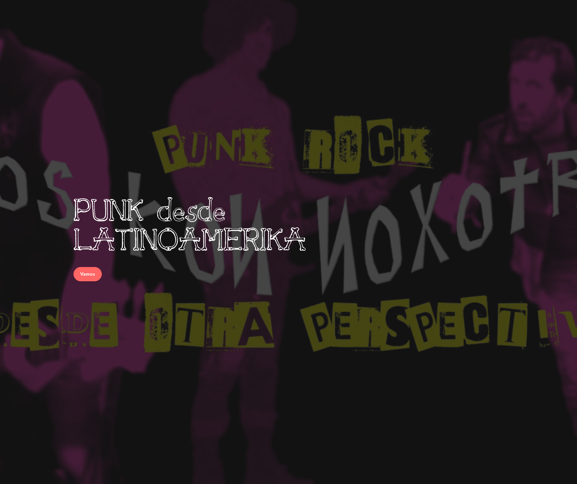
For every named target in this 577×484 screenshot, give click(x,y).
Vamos (87, 273)
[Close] (568, 9)
